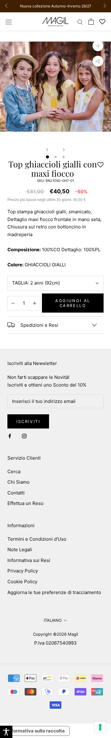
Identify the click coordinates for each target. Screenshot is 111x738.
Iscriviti (28, 421)
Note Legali (19, 549)
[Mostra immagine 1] (47, 156)
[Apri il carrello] (91, 21)
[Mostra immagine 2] (55, 156)
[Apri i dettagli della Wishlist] (102, 21)
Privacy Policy (22, 571)
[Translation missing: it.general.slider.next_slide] (103, 6)
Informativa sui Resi (28, 560)
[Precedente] (47, 149)
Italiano (53, 620)
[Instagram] (24, 436)
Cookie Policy (22, 581)
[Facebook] (9, 436)
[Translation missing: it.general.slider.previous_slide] (8, 6)
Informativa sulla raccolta (36, 731)
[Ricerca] (80, 21)
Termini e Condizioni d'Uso (36, 539)
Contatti (16, 493)
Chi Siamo (18, 482)
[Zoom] (97, 45)
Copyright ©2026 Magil (55, 634)
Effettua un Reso (25, 503)
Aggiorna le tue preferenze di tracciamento (54, 592)
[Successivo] (64, 149)
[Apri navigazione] (9, 21)
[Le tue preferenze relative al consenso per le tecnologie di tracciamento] (100, 727)
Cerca (13, 471)
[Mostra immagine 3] (63, 156)
